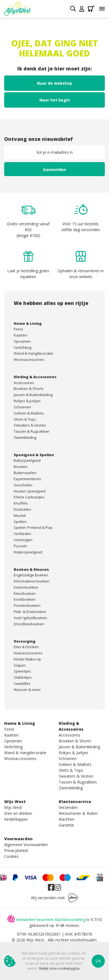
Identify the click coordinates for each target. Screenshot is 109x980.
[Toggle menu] (102, 8)
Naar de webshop (54, 83)
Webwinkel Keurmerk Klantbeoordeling (51, 919)
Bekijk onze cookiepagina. (59, 968)
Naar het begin (54, 100)
